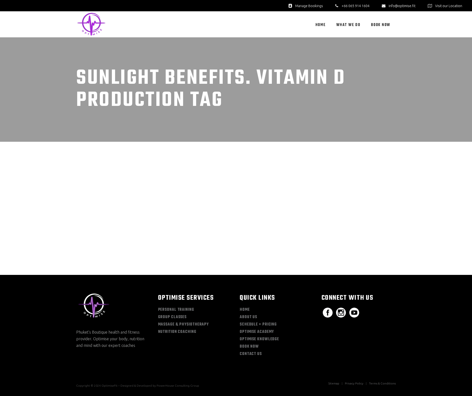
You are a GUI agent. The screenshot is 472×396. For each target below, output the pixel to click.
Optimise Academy (257, 332)
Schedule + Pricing (258, 324)
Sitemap (333, 383)
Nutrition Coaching (177, 332)
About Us (248, 317)
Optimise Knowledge (259, 339)
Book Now (249, 346)
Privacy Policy (354, 383)
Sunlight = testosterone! (116, 242)
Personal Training (176, 310)
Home (245, 310)
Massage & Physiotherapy (183, 324)
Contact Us (251, 354)
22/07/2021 (92, 234)
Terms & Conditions (382, 383)
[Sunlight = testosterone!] (127, 190)
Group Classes (172, 317)
